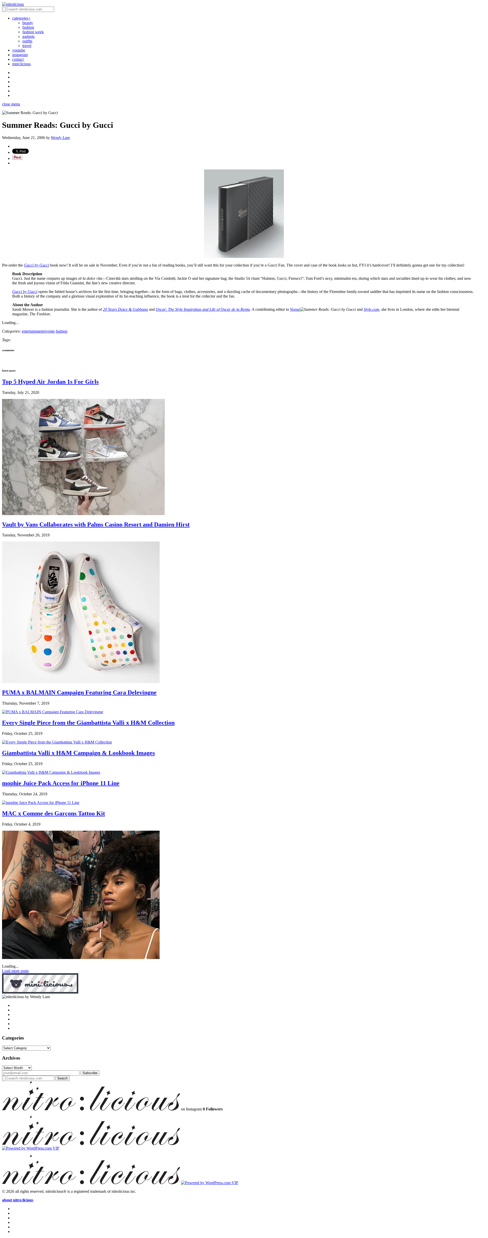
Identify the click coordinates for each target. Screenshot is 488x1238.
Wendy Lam (60, 137)
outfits (27, 41)
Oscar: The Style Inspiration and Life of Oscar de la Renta (203, 309)
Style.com (371, 309)
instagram (20, 55)
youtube (18, 50)
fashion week (33, 32)
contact (18, 59)
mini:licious (21, 64)
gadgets (28, 36)
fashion (28, 27)
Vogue (295, 309)
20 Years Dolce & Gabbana (125, 309)
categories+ (21, 18)
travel (26, 45)
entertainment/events (38, 331)
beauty (27, 23)
